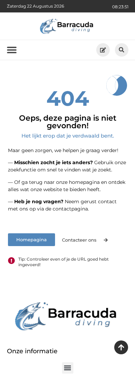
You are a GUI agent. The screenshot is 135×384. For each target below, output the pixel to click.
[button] (121, 50)
